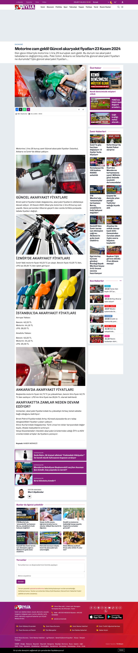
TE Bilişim (119, 644)
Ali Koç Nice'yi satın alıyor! (112, 300)
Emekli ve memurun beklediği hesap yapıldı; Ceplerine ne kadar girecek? (72, 525)
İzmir (43, 7)
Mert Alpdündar (22, 114)
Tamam (121, 650)
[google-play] (114, 616)
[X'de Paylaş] (20, 109)
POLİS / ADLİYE (110, 306)
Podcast (18, 640)
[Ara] (119, 7)
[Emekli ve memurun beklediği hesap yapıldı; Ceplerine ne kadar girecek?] (74, 514)
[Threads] (116, 607)
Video (44, 2)
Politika (59, 7)
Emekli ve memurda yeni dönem (110, 320)
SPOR (107, 296)
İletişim (82, 638)
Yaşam (81, 7)
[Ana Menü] (122, 7)
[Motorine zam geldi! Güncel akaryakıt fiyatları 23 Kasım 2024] (51, 86)
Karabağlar (45, 646)
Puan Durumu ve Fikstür (27, 630)
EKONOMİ (19, 44)
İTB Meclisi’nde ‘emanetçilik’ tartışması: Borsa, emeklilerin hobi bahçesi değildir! (26, 525)
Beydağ (58, 644)
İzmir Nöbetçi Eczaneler (27, 626)
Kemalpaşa (72, 646)
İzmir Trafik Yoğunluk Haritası (109, 626)
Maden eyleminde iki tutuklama (109, 310)
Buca (71, 644)
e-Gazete (19, 2)
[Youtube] (109, 607)
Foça (21, 646)
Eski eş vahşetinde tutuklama (109, 330)
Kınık (83, 646)
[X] (94, 607)
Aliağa (22, 644)
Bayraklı (43, 644)
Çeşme (76, 644)
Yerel (96, 7)
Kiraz (79, 646)
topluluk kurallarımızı (37, 588)
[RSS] (105, 611)
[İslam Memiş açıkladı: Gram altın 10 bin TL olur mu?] (74, 538)
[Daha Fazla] (28, 109)
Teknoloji (73, 7)
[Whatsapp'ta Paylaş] (24, 109)
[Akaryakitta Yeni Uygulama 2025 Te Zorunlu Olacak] (50, 174)
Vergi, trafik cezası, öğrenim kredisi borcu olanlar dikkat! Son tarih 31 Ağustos (50, 525)
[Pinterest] (98, 607)
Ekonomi (50, 7)
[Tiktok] (113, 607)
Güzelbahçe (35, 646)
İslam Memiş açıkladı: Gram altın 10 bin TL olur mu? (72, 548)
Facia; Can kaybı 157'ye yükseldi (111, 290)
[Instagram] (102, 607)
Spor (66, 7)
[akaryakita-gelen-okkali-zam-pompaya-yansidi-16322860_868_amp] (50, 366)
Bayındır (36, 644)
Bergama (50, 644)
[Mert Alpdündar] (21, 493)
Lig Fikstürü (50, 638)
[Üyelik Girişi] (121, 2)
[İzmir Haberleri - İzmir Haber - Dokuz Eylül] (25, 7)
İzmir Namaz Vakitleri (80, 626)
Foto (37, 2)
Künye (76, 638)
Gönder (21, 582)
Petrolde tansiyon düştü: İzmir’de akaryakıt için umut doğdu (49, 548)
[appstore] (96, 616)
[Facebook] (91, 607)
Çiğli (81, 644)
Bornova (65, 644)
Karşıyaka (62, 646)
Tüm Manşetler (51, 630)
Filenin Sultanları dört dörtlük (110, 340)
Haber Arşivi (103, 630)
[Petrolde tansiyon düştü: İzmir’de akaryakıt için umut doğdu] (50, 538)
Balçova (29, 644)
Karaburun (54, 646)
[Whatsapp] (120, 607)
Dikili (16, 646)
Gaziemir (27, 646)
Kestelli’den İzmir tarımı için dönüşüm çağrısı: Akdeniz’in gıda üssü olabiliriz (25, 549)
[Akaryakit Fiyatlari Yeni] (50, 289)
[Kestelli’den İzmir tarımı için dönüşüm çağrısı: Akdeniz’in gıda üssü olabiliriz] (27, 538)
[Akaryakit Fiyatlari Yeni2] (50, 234)
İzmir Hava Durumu (53, 626)
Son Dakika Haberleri (79, 630)
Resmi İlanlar (105, 7)
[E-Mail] (29, 496)
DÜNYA (107, 286)
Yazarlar (29, 2)
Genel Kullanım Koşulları (64, 638)
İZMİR (17, 644)
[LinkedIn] (105, 607)
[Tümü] (121, 281)
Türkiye (89, 7)
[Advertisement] (69, 26)
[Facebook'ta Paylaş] (17, 109)
